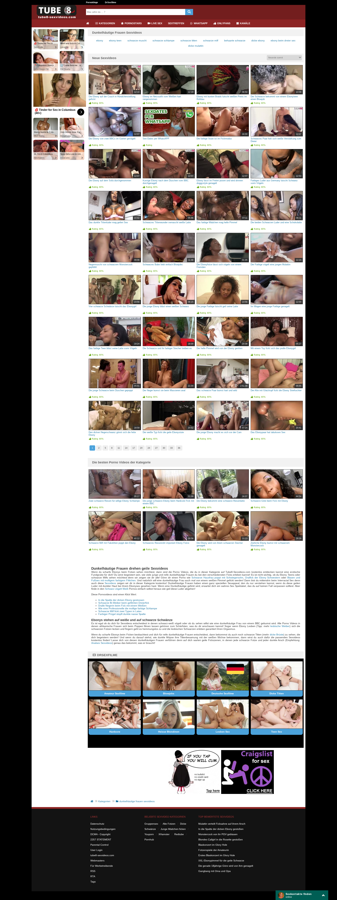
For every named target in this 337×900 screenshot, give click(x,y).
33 (171, 448)
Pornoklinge (92, 2)
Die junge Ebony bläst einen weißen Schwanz (166, 306)
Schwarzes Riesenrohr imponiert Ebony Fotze (166, 543)
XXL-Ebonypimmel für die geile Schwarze (221, 860)
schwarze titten (188, 40)
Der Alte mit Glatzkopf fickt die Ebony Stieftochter (276, 390)
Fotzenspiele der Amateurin (213, 850)
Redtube (179, 834)
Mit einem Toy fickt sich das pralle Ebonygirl (273, 348)
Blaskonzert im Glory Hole (212, 844)
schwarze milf (210, 40)
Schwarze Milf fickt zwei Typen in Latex (119, 611)
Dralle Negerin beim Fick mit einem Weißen (122, 605)
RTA (92, 876)
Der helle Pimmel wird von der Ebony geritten (219, 348)
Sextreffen (176, 23)
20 (141, 448)
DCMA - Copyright (100, 834)
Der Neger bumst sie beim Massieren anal (164, 390)
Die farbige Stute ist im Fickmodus (214, 138)
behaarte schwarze (234, 40)
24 (149, 448)
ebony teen (115, 40)
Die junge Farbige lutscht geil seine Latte (217, 306)
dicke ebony (258, 40)
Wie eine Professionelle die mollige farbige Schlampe (127, 608)
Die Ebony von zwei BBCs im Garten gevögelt (112, 138)
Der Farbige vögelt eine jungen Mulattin (270, 264)
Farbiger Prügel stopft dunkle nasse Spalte (122, 614)
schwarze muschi (137, 40)
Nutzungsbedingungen (102, 829)
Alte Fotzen (169, 823)
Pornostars (133, 23)
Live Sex (156, 23)
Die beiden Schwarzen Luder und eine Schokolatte (276, 222)
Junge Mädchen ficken (173, 829)
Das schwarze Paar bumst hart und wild (217, 390)
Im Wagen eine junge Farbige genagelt (270, 306)
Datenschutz (97, 823)
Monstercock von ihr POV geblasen (217, 834)
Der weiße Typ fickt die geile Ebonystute (163, 432)
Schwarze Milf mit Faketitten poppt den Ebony (112, 543)
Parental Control (99, 844)
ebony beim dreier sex (283, 40)
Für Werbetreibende (101, 865)
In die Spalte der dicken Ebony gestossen (121, 600)
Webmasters (97, 860)
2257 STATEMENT (100, 839)
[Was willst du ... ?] (189, 12)
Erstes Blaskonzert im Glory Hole (216, 855)
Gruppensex (151, 823)
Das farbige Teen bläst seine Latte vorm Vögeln (113, 348)
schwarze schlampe (163, 40)
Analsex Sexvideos (101, 643)
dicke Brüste (276, 634)
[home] (92, 801)
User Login (96, 850)
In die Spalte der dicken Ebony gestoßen (220, 829)
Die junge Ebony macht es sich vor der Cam (219, 432)
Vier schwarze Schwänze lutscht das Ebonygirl (112, 306)
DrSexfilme (110, 2)
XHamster (164, 834)
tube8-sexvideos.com (102, 855)
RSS (92, 871)
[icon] (87, 23)
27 (156, 448)
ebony (99, 40)
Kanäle (244, 23)
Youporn (149, 834)
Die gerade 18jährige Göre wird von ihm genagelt (225, 865)
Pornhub (149, 839)
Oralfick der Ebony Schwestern (262, 577)
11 (119, 448)
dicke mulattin (195, 45)
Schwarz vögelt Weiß (116, 588)
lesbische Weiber (280, 626)
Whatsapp (200, 23)
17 (134, 448)
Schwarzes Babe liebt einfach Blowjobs (163, 264)
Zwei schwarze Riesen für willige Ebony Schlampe (114, 501)
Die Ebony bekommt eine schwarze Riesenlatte (221, 501)
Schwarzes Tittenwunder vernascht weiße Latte (167, 222)
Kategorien (106, 23)
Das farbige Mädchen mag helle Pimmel (217, 222)
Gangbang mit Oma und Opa (214, 871)
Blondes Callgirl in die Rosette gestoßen (220, 839)
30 (164, 448)
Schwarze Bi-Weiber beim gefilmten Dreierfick (123, 602)
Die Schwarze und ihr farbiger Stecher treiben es (167, 348)
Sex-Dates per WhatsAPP (156, 138)
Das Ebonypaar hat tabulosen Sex (268, 432)
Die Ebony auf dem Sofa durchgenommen (110, 180)
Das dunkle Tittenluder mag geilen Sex (108, 222)
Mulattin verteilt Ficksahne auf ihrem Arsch (221, 823)
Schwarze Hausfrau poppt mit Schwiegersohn (217, 577)
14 (126, 448)
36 (179, 448)
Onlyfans (223, 23)
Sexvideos (110, 583)
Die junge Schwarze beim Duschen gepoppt (111, 390)
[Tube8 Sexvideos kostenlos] (58, 18)
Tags (93, 881)
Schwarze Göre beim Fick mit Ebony (269, 501)
